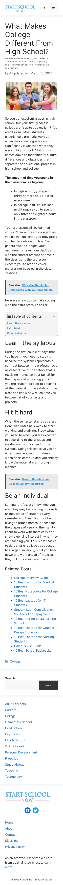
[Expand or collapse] (54, 316)
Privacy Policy (15, 846)
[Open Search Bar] (44, 8)
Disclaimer (12, 840)
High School (13, 734)
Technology (13, 776)
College (15, 661)
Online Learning (16, 746)
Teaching (11, 770)
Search (10, 678)
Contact (11, 834)
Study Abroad (15, 764)
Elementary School (18, 722)
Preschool (12, 758)
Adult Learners (15, 704)
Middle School (15, 740)
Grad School (14, 728)
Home (9, 822)
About (9, 828)
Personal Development (21, 752)
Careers (10, 710)
